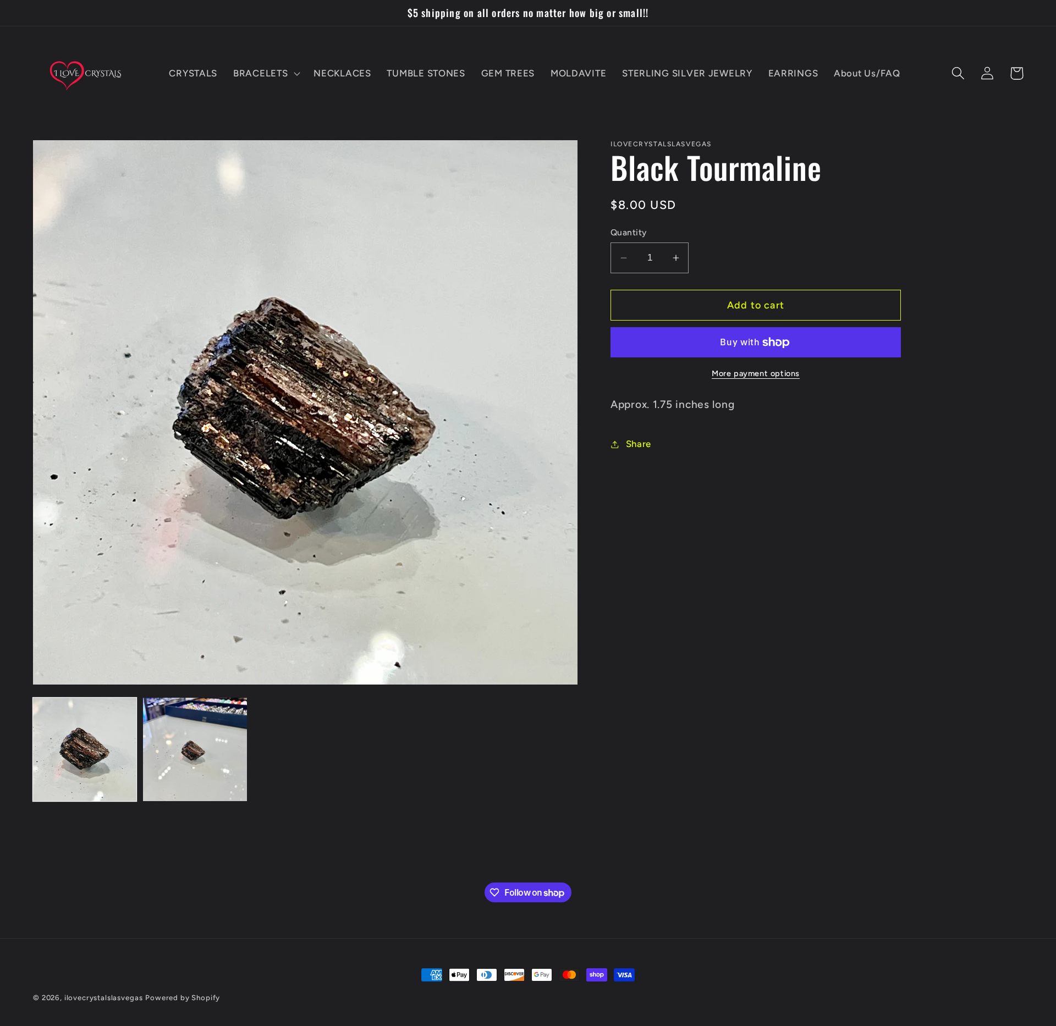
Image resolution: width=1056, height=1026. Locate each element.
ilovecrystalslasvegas (103, 997)
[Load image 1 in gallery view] (84, 749)
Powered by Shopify (182, 997)
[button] (266, 73)
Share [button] (638, 443)
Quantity (628, 232)
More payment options (756, 373)
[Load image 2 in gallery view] (194, 749)
